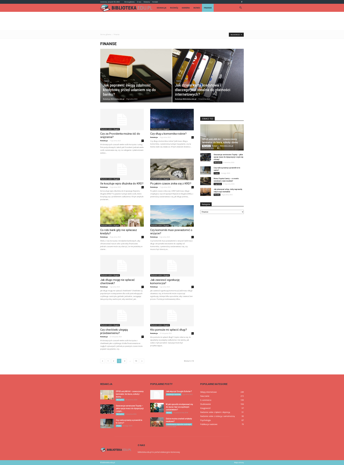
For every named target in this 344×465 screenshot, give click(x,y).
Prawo (216, 173)
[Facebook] (242, 2)
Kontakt (155, 2)
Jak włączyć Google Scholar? (179, 391)
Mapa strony (239, 462)
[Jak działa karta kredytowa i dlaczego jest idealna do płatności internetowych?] (208, 80)
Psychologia (205, 420)
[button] (240, 8)
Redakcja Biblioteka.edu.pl (113, 99)
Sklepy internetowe (208, 392)
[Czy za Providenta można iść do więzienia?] (122, 119)
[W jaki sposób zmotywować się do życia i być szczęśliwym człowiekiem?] (157, 407)
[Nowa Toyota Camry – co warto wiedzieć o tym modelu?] (205, 181)
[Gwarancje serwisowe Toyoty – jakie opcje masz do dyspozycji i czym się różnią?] (205, 157)
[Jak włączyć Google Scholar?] (157, 394)
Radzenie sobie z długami (110, 129)
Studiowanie (205, 404)
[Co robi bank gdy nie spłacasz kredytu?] (122, 216)
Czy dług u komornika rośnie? (168, 133)
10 (136, 361)
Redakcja (104, 141)
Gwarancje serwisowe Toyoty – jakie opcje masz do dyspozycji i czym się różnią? (228, 157)
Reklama (147, 2)
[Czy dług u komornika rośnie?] (172, 119)
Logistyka (217, 184)
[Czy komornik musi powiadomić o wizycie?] (172, 216)
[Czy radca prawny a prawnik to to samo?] (205, 170)
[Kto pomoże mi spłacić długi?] (172, 315)
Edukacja (161, 7)
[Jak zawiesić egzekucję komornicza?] (172, 266)
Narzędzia (206, 146)
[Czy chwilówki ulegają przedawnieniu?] (122, 315)
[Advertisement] (172, 21)
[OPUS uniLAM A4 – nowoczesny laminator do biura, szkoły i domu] (222, 137)
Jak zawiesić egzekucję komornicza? (165, 281)
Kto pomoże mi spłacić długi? (168, 329)
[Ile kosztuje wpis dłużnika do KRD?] (122, 169)
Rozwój (174, 7)
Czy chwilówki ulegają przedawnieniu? (114, 331)
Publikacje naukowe (173, 394)
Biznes (197, 7)
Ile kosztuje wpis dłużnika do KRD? (121, 183)
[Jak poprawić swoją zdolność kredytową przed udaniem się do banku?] (136, 80)
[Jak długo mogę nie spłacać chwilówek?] (122, 266)
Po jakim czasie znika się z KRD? (170, 183)
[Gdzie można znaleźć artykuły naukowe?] (157, 422)
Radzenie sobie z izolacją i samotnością (217, 416)
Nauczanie (204, 396)
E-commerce (205, 400)
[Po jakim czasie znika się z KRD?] (172, 169)
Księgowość (205, 408)
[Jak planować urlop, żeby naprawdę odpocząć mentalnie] (205, 192)
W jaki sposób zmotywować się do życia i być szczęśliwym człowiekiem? (179, 407)
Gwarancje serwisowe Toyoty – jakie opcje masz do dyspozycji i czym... (130, 408)
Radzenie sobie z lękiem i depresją (215, 412)
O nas (139, 2)
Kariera (186, 7)
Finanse (208, 7)
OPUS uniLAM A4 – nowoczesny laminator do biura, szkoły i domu (130, 394)
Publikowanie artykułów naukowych (179, 424)
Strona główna (129, 2)
